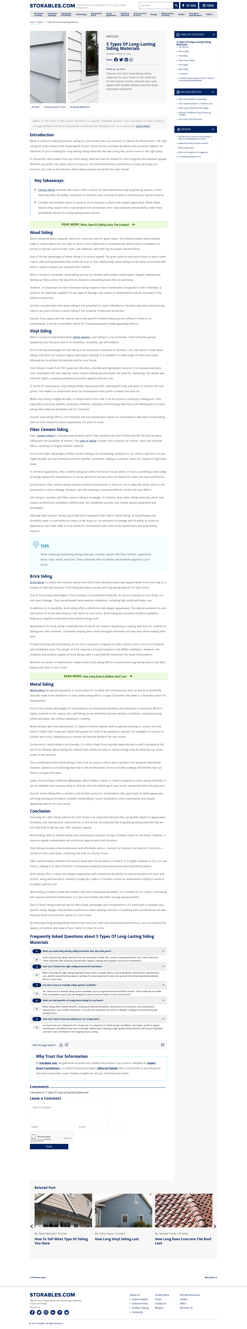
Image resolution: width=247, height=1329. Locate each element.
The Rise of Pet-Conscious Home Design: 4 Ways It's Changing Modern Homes (195, 138)
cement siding (45, 435)
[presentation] (31, 1226)
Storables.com (48, 1063)
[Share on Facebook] (116, 59)
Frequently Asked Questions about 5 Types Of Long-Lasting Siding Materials (196, 79)
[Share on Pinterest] (126, 59)
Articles (40, 22)
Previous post (39, 1277)
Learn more (142, 126)
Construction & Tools (55, 107)
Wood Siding (184, 51)
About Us (135, 1295)
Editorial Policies (107, 1068)
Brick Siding (183, 65)
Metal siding (37, 690)
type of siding (88, 440)
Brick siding (37, 582)
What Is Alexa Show (186, 148)
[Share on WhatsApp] (132, 59)
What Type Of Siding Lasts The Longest (104, 224)
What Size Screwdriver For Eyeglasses (193, 152)
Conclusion (183, 74)
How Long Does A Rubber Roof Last (105, 676)
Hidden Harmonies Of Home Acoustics (193, 143)
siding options (81, 337)
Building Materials (79, 107)
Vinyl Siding (183, 56)
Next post (210, 1277)
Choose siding (46, 189)
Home (32, 22)
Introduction (184, 47)
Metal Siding (183, 69)
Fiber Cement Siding (186, 60)
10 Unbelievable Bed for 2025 (189, 157)
